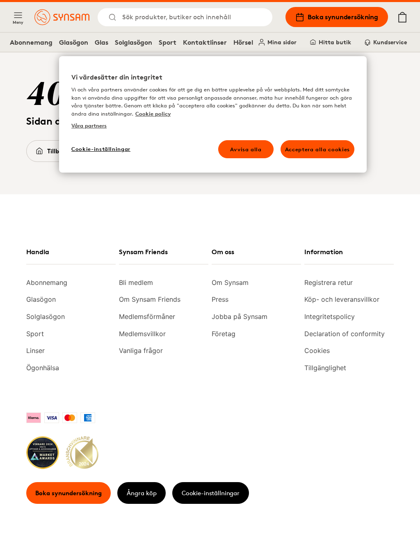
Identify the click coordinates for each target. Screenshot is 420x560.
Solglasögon (133, 42)
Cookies (317, 350)
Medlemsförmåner (147, 316)
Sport (167, 42)
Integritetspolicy (329, 316)
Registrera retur (328, 282)
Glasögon (73, 42)
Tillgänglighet (325, 368)
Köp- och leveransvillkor (341, 299)
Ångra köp (142, 493)
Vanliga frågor (141, 350)
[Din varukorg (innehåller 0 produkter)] (402, 17)
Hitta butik (335, 42)
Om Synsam (230, 282)
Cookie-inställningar (211, 493)
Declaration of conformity (344, 334)
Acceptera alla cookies (317, 149)
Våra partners (89, 125)
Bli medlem (136, 282)
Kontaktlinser (205, 42)
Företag (223, 334)
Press (220, 299)
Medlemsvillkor (142, 334)
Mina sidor (282, 42)
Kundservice (390, 42)
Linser (35, 350)
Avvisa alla (246, 149)
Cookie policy (153, 113)
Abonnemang (31, 42)
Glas (101, 42)
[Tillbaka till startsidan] (61, 17)
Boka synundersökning (343, 17)
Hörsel (243, 42)
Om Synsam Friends (149, 299)
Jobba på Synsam (239, 316)
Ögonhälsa (42, 368)
